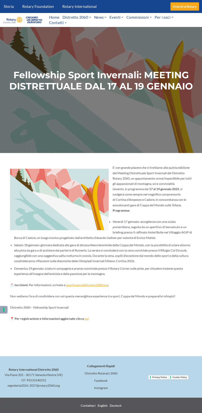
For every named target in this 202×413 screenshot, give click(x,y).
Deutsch (116, 405)
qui (86, 318)
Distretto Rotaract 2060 (101, 373)
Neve (6, 403)
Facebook (101, 380)
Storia (9, 6)
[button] (90, 17)
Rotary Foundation (38, 6)
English (103, 405)
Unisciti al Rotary (185, 6)
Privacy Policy (159, 377)
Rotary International (79, 6)
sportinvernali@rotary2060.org (87, 285)
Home (54, 17)
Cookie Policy (179, 377)
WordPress (10, 408)
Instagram (101, 388)
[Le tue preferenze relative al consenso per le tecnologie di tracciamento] (3, 309)
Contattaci (88, 405)
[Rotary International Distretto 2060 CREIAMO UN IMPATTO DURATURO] (22, 20)
